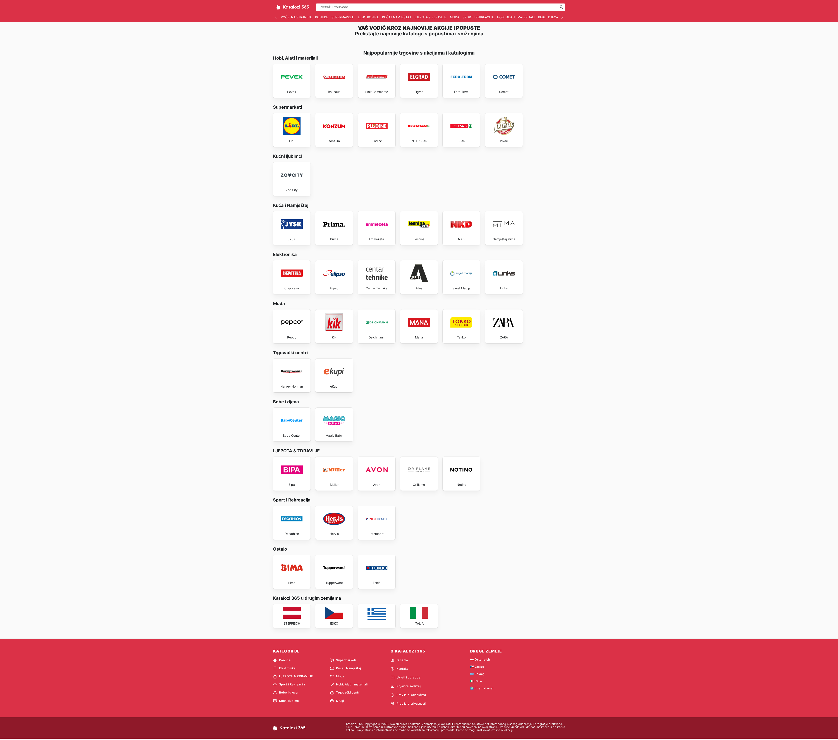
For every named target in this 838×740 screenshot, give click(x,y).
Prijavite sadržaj (408, 686)
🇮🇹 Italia (476, 681)
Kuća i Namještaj (396, 17)
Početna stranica (296, 17)
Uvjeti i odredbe (408, 677)
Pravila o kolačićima (411, 695)
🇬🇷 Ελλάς (477, 674)
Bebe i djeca (548, 17)
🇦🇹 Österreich (480, 659)
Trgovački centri (348, 692)
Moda (454, 17)
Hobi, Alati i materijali (516, 17)
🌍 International (481, 688)
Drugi (340, 700)
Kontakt (402, 668)
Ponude (321, 17)
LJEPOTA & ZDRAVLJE (430, 17)
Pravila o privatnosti (411, 703)
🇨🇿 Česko (477, 666)
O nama (402, 660)
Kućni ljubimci (289, 700)
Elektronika (368, 17)
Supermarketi (342, 17)
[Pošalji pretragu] (561, 7)
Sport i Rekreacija (478, 17)
